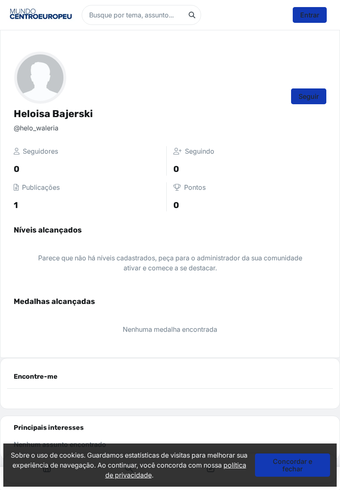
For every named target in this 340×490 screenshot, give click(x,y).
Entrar (309, 15)
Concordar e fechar (292, 465)
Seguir (309, 96)
